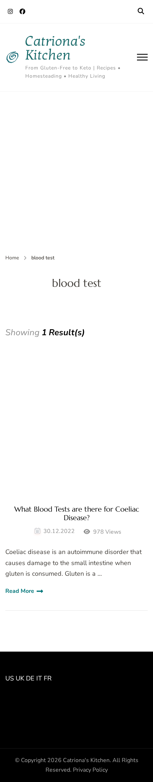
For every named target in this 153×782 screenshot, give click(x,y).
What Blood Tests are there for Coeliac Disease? (76, 513)
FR (48, 678)
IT (39, 678)
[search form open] (141, 11)
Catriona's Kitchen (55, 48)
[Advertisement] (76, 171)
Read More (19, 591)
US (9, 678)
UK (20, 678)
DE (30, 678)
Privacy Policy (90, 770)
